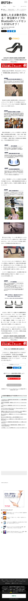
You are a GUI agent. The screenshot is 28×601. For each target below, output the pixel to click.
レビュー (6, 579)
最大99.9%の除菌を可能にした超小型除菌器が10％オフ (12, 417)
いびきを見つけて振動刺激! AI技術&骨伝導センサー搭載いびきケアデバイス (14, 422)
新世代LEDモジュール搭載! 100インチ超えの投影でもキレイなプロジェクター (14, 419)
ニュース (12, 579)
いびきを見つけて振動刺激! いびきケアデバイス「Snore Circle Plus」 (13, 406)
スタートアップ (14, 6)
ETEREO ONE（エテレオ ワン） (10, 73)
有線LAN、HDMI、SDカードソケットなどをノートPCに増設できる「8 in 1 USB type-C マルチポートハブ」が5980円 (14, 412)
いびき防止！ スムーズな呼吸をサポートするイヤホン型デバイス (14, 427)
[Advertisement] (14, 440)
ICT (15, 581)
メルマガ (15, 356)
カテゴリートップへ (14, 385)
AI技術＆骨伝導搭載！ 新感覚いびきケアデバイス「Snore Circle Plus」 (13, 403)
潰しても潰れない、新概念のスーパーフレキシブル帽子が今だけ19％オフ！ (14, 415)
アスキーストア (11, 9)
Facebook (9, 356)
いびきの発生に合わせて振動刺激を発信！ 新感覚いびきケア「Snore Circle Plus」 (13, 425)
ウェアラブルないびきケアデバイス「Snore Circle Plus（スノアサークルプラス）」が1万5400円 (14, 409)
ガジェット (18, 579)
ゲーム (23, 579)
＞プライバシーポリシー (14, 599)
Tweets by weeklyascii (4, 482)
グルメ (4, 6)
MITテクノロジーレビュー (17, 583)
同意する (14, 596)
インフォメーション (22, 581)
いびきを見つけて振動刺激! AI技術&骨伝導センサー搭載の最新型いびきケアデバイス (14, 400)
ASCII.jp (8, 583)
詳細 (11, 592)
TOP (2, 579)
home (4, 9)
